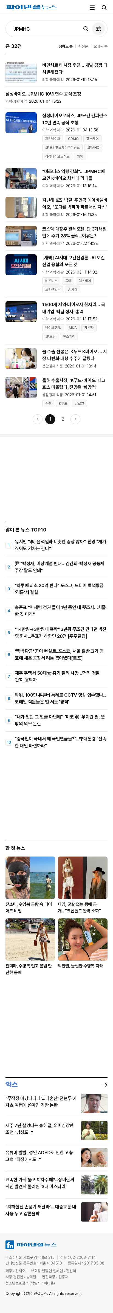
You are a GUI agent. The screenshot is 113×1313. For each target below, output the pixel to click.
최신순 (83, 46)
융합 (68, 281)
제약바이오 (52, 139)
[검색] (86, 28)
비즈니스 (51, 281)
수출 (48, 403)
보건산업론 (52, 290)
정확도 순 (66, 46)
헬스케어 (92, 139)
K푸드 (63, 403)
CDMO (73, 139)
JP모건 (50, 336)
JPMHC (93, 147)
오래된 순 (101, 46)
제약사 (89, 328)
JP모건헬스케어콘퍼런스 (62, 147)
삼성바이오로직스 (57, 156)
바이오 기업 (53, 328)
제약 (80, 156)
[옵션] (98, 28)
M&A (73, 328)
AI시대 (72, 290)
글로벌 (79, 403)
